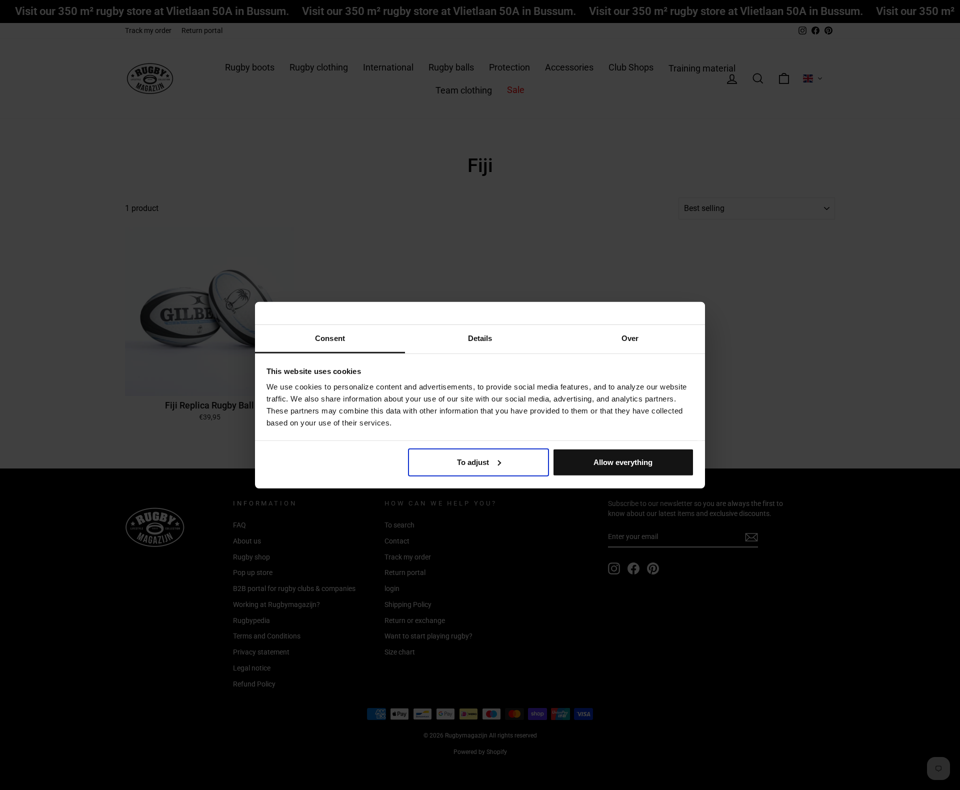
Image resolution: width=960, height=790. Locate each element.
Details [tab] (480, 338)
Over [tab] (630, 338)
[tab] (330, 339)
